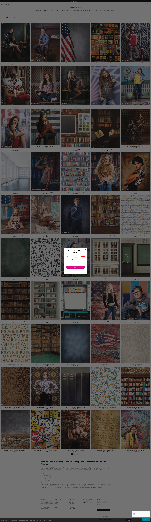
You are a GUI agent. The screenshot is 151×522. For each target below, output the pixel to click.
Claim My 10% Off (75, 267)
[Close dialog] (85, 249)
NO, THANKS (75, 270)
